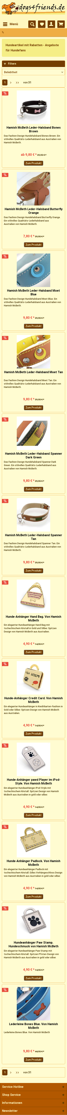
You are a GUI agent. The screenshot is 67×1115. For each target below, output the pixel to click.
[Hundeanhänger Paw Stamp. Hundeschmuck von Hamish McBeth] (33, 922)
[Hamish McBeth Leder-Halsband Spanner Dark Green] (33, 433)
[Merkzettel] (41, 24)
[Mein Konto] (51, 24)
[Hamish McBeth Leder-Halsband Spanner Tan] (33, 515)
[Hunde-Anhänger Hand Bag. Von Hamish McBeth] (33, 596)
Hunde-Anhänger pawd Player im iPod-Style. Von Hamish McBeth (33, 781)
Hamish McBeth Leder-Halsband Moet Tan (33, 372)
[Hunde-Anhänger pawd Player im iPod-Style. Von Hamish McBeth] (33, 759)
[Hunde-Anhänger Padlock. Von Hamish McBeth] (33, 840)
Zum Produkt (33, 163)
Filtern (11, 63)
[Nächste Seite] (10, 82)
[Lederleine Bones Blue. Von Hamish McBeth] (33, 1003)
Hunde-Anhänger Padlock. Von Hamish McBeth (33, 863)
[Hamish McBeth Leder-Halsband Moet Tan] (33, 352)
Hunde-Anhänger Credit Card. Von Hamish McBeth (33, 700)
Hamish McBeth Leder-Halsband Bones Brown (34, 129)
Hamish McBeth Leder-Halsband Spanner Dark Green (33, 455)
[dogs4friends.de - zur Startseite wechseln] (33, 10)
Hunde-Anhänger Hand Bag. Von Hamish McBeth (33, 618)
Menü (14, 24)
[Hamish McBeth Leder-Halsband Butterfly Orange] (33, 188)
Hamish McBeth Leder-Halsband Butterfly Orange (34, 211)
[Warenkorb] (61, 24)
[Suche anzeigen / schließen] (32, 24)
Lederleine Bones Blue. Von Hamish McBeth (33, 1026)
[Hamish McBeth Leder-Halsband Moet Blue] (33, 270)
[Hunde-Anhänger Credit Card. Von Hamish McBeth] (33, 678)
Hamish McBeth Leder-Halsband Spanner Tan (33, 537)
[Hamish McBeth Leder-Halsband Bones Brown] (33, 107)
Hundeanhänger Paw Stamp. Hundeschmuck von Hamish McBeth (33, 944)
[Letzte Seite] (17, 82)
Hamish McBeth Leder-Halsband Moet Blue (33, 292)
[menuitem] (10, 24)
